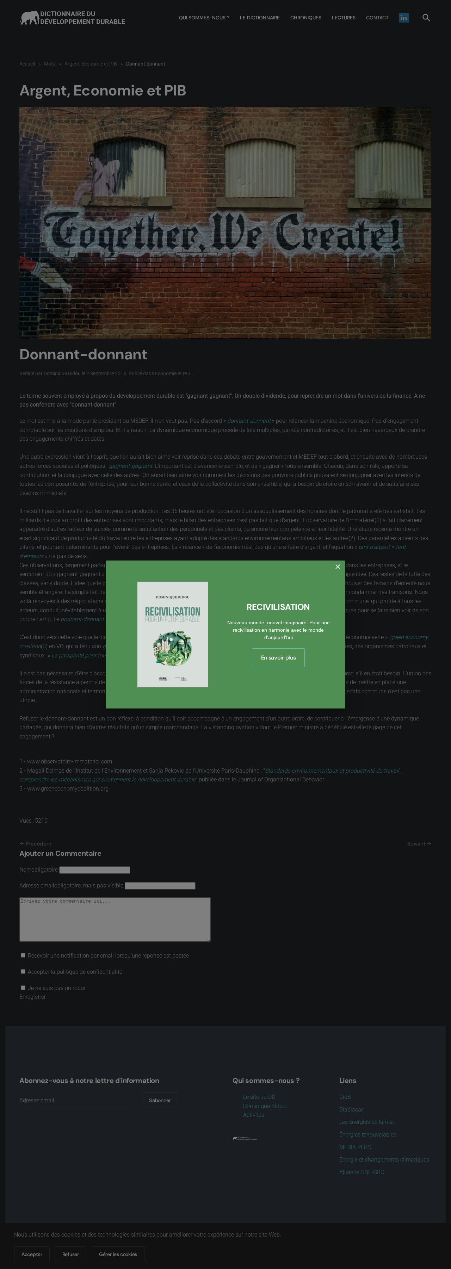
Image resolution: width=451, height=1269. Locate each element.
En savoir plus (278, 657)
